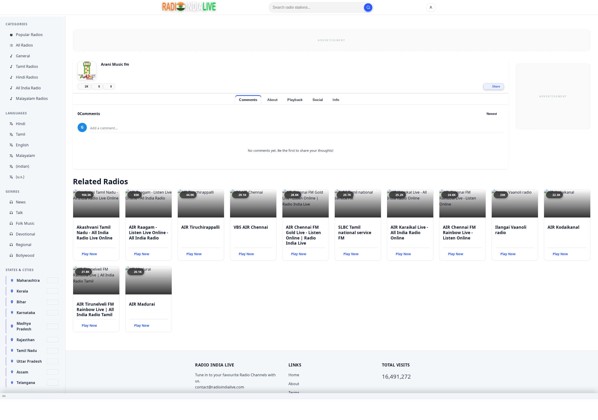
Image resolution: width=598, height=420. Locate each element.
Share (496, 86)
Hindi (20, 123)
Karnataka (26, 312)
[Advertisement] (332, 40)
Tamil (20, 134)
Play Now (89, 254)
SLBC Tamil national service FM (354, 232)
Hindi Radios (27, 77)
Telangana (26, 382)
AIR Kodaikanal (563, 227)
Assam (22, 372)
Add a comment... (104, 128)
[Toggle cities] (53, 280)
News (21, 202)
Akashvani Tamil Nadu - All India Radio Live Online (94, 232)
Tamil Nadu (27, 350)
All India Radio (28, 88)
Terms (293, 392)
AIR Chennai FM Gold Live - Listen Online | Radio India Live (303, 235)
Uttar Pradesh (29, 361)
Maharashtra (28, 280)
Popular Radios (29, 34)
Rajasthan (26, 339)
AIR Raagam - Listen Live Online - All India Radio (148, 232)
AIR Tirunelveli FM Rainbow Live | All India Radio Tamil (95, 309)
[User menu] (431, 7)
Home (293, 374)
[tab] (248, 100)
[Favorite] (113, 195)
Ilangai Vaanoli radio (510, 229)
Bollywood (25, 255)
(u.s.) (20, 176)
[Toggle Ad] (593, 396)
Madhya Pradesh (24, 326)
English (22, 145)
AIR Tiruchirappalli (200, 227)
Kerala (22, 291)
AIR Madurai (142, 304)
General (23, 55)
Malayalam (25, 155)
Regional (23, 244)
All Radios (24, 45)
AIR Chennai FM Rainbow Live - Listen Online (459, 232)
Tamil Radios (27, 66)
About (293, 383)
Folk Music (25, 223)
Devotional (25, 234)
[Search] (368, 7)
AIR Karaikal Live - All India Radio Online (409, 232)
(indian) (22, 166)
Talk (19, 212)
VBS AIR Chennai (251, 227)
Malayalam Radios (32, 98)
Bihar (21, 302)
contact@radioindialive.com (219, 387)
